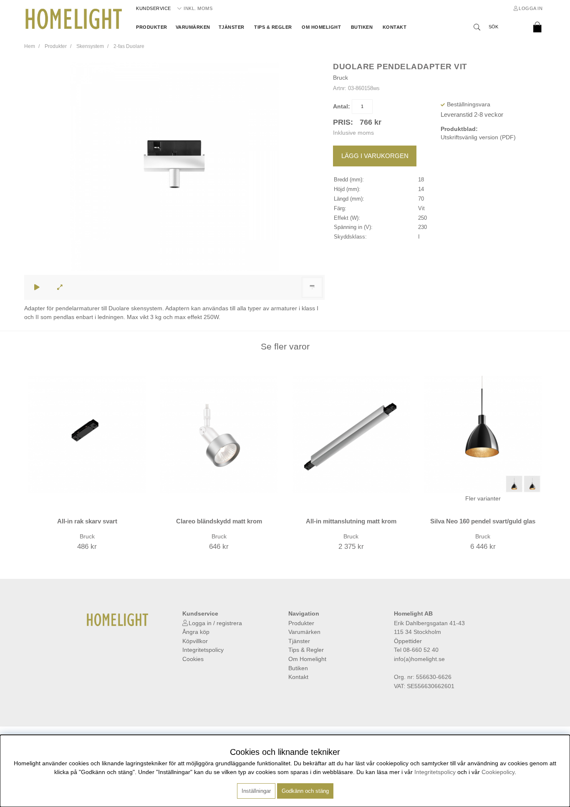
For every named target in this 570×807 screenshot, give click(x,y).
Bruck (340, 77)
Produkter (151, 27)
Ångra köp (195, 632)
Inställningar (256, 791)
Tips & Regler (273, 27)
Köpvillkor (195, 641)
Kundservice (153, 8)
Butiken (362, 27)
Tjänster (232, 27)
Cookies (193, 659)
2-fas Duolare (128, 46)
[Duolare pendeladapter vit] (312, 287)
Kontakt (395, 27)
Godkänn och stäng (305, 791)
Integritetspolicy (203, 649)
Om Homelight (321, 27)
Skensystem (90, 46)
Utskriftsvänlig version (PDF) (478, 137)
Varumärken (193, 27)
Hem (29, 46)
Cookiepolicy (498, 772)
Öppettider (408, 641)
